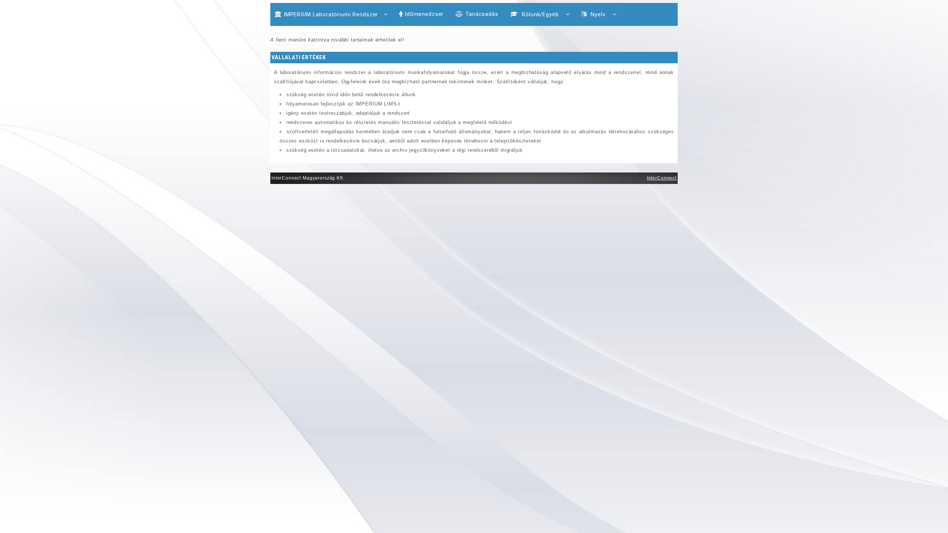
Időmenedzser (424, 14)
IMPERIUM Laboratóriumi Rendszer (331, 14)
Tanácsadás (481, 14)
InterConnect (662, 178)
